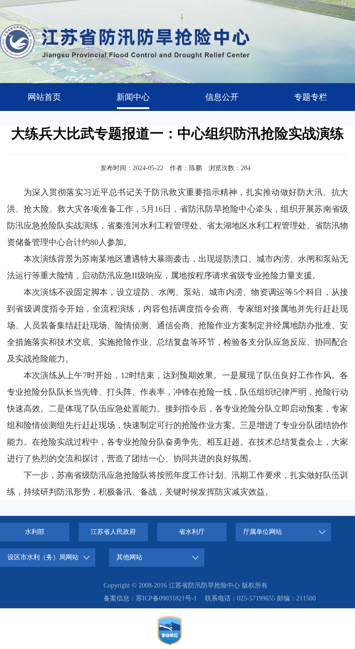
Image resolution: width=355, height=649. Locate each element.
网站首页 (44, 97)
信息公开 (222, 97)
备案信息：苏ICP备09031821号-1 (150, 598)
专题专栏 (310, 97)
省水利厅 (192, 531)
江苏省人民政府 (113, 531)
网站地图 (226, 630)
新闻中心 (133, 97)
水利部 (34, 531)
